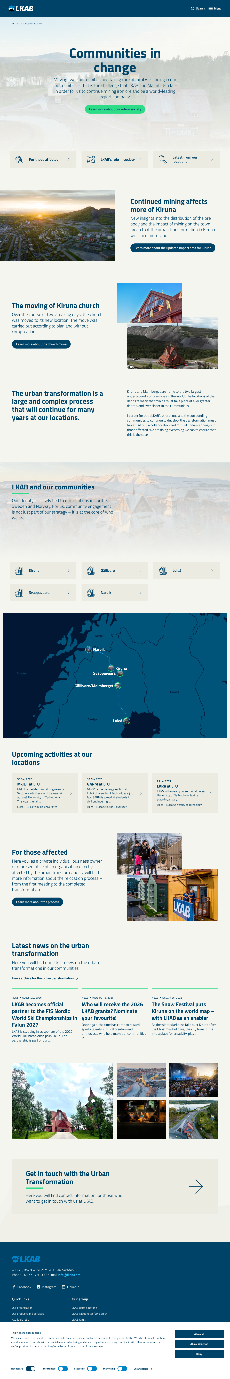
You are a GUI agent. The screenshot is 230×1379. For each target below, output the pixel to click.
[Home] (13, 23)
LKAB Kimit (78, 1319)
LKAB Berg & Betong (84, 1308)
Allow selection (199, 1344)
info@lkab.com (69, 1274)
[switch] (63, 1368)
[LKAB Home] (21, 8)
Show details (141, 1369)
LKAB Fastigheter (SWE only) (89, 1314)
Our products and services (28, 1314)
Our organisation (22, 1308)
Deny (199, 1354)
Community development (29, 23)
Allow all (199, 1334)
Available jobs (20, 1319)
